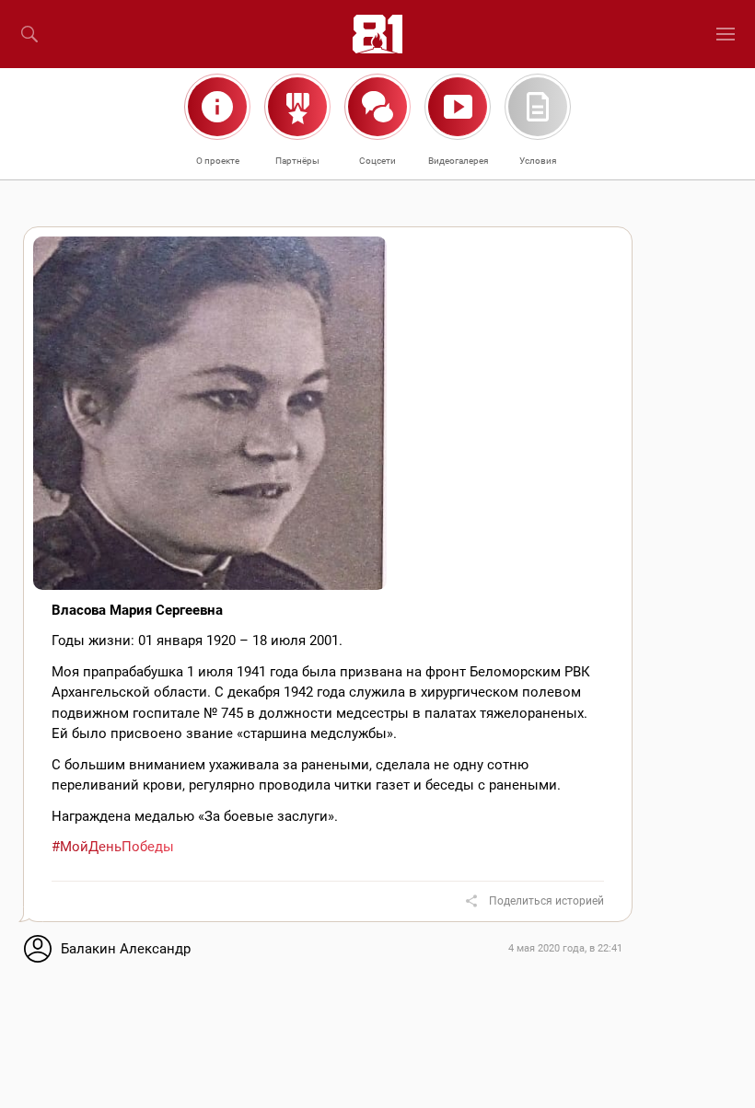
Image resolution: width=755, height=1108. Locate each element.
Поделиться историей (546, 900)
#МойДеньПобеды (113, 846)
